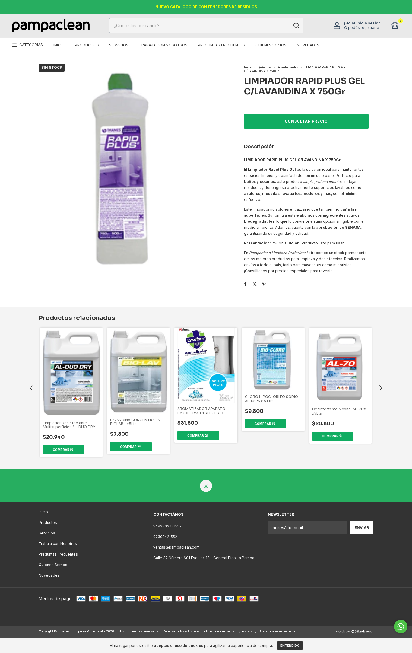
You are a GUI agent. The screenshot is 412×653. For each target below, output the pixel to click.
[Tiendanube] (354, 632)
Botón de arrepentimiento (277, 631)
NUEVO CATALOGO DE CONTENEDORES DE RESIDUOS (206, 7)
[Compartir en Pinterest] (264, 283)
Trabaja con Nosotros (163, 45)
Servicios (118, 45)
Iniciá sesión (368, 23)
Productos (87, 45)
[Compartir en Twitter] (254, 283)
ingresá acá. (244, 631)
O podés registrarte (361, 28)
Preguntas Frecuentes (221, 45)
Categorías (31, 45)
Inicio (59, 45)
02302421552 (165, 536)
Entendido (289, 645)
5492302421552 (167, 526)
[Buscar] (296, 25)
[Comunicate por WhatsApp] (400, 626)
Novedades (308, 45)
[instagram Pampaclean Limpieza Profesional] (206, 486)
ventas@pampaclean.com (176, 547)
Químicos (264, 67)
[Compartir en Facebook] (245, 283)
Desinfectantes (287, 67)
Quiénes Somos (271, 45)
